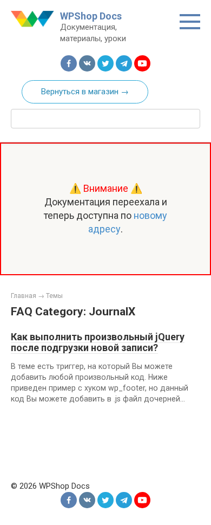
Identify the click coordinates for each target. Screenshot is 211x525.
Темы (54, 296)
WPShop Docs (91, 16)
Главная (23, 296)
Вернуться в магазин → (85, 91)
